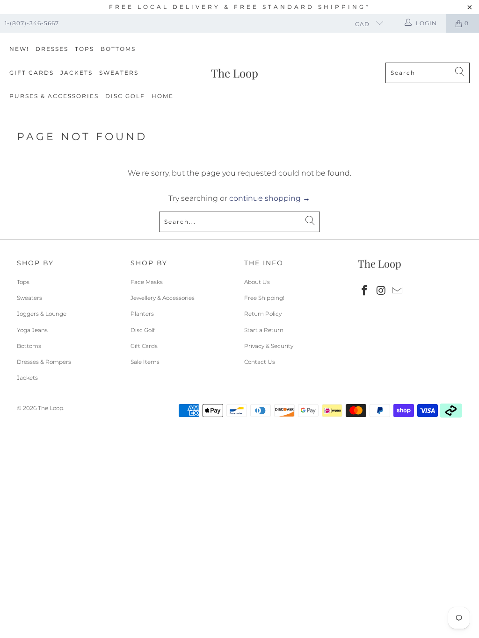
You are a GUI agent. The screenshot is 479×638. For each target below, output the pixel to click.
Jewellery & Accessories (163, 297)
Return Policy (263, 313)
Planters (142, 313)
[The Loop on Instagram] (381, 291)
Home (163, 95)
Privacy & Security (268, 345)
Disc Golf (125, 95)
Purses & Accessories (54, 95)
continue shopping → (269, 198)
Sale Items (145, 361)
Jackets (76, 72)
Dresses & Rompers (44, 361)
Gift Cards (31, 72)
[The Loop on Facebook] (365, 291)
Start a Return (263, 329)
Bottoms (118, 48)
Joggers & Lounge (41, 313)
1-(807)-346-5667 (32, 23)
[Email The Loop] (398, 291)
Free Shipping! (264, 297)
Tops (84, 48)
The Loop (50, 407)
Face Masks (147, 281)
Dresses (52, 48)
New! (19, 48)
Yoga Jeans (32, 329)
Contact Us (259, 361)
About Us (257, 281)
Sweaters (118, 72)
